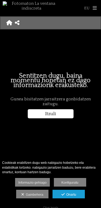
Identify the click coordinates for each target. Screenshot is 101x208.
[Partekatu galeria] (17, 23)
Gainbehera (33, 194)
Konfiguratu (69, 182)
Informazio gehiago (32, 182)
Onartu (70, 194)
